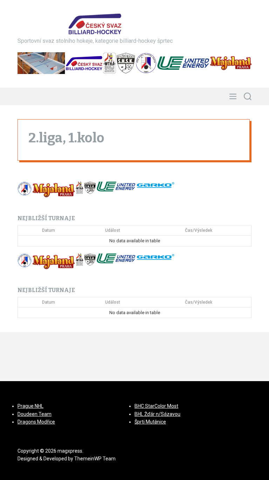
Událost (112, 230)
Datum (48, 230)
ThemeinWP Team (95, 458)
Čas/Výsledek (198, 230)
